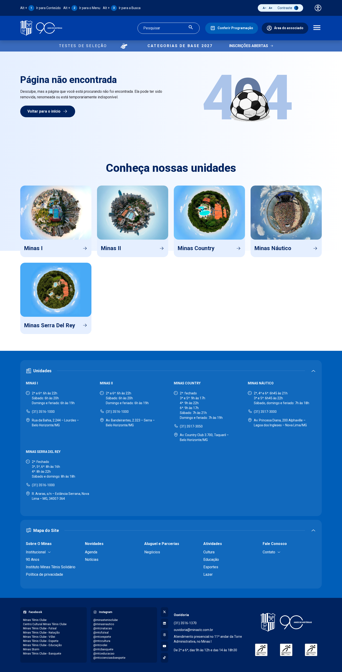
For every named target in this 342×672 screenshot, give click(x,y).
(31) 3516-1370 (185, 623)
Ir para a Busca (122, 8)
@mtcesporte (102, 636)
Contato (269, 552)
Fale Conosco (275, 543)
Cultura (209, 552)
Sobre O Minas (39, 543)
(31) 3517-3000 (265, 412)
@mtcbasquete (103, 649)
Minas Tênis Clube (35, 620)
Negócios (152, 552)
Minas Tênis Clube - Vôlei (39, 636)
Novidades (94, 543)
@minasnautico (103, 624)
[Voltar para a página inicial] (286, 622)
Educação (211, 559)
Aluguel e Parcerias (161, 543)
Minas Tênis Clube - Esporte (40, 641)
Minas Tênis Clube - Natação (41, 632)
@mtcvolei (100, 645)
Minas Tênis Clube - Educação (42, 645)
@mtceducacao (103, 653)
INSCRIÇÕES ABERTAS (248, 46)
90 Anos (32, 559)
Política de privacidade (44, 574)
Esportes (210, 567)
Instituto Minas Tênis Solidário (50, 567)
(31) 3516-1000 (43, 412)
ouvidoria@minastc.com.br (193, 630)
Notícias (91, 559)
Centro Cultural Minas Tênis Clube (45, 624)
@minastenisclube (105, 620)
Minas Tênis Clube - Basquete (42, 653)
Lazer (208, 574)
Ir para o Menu (81, 8)
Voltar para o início (43, 111)
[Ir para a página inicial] (41, 28)
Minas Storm (31, 649)
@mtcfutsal (101, 632)
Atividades (212, 543)
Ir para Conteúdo (40, 8)
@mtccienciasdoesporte (109, 657)
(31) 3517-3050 (191, 426)
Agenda (91, 552)
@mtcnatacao (102, 628)
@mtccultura (101, 641)
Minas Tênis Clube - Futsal (40, 628)
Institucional (36, 552)
